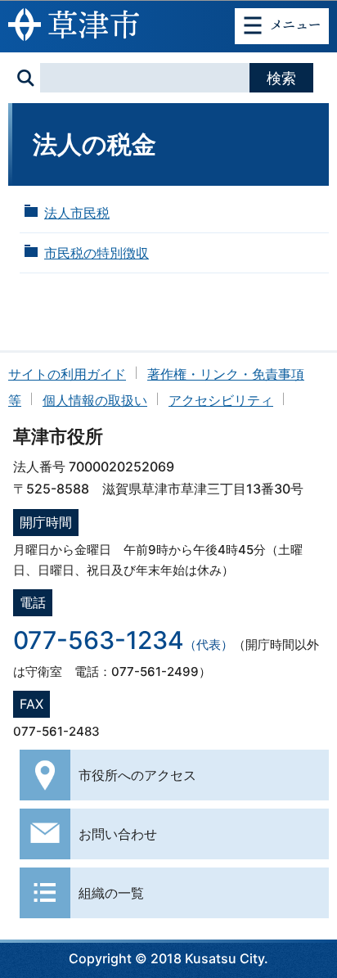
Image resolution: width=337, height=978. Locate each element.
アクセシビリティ (220, 400)
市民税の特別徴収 (96, 253)
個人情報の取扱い (95, 400)
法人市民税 (77, 213)
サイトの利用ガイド (67, 374)
